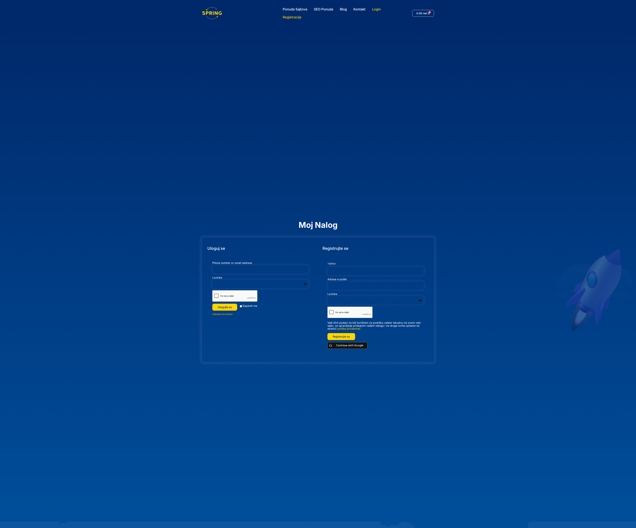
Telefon (332, 263)
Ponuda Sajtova (295, 9)
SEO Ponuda (323, 9)
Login (376, 9)
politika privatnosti (348, 328)
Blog (343, 9)
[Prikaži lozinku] (305, 284)
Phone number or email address (239, 262)
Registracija (292, 17)
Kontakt (359, 9)
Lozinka (224, 277)
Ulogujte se (225, 307)
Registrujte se (341, 336)
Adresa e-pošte (344, 279)
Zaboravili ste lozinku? (222, 314)
